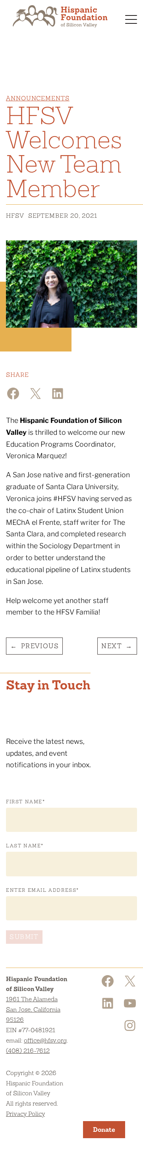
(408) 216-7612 (28, 1050)
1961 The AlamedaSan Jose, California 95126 (33, 1009)
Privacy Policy (25, 1114)
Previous (40, 646)
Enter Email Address (42, 890)
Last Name (25, 846)
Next (111, 646)
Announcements (38, 98)
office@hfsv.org (45, 1040)
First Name (25, 802)
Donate (104, 1129)
